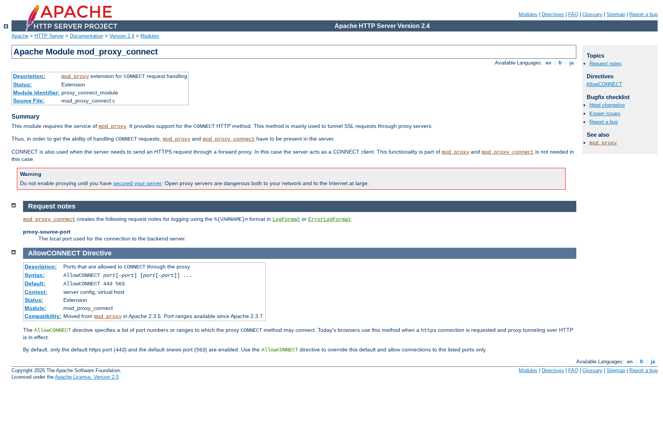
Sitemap (616, 14)
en (548, 63)
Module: (35, 308)
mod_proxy (75, 76)
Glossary (592, 14)
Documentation (86, 36)
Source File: (29, 101)
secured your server (137, 183)
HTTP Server (49, 36)
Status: (22, 84)
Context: (36, 292)
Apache (20, 36)
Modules (528, 14)
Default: (35, 283)
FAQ (573, 14)
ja (571, 63)
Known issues (604, 113)
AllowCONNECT (604, 84)
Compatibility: (43, 316)
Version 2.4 (121, 36)
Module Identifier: (36, 92)
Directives (553, 14)
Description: (29, 76)
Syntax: (35, 275)
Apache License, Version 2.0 (87, 377)
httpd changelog (607, 105)
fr (560, 63)
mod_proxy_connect (229, 139)
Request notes (605, 63)
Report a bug (643, 14)
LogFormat (286, 219)
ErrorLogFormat (329, 219)
